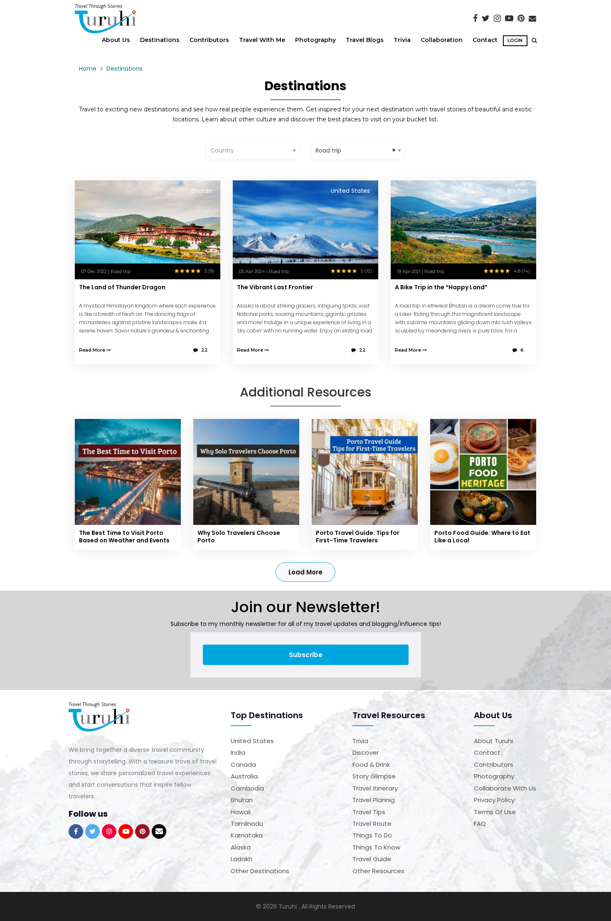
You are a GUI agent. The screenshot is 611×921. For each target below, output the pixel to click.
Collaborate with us (505, 788)
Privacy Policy (494, 799)
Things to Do (372, 835)
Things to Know (376, 847)
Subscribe (306, 654)
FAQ (480, 823)
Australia (244, 776)
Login (515, 40)
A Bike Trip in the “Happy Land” (441, 287)
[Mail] (532, 18)
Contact (485, 40)
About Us (116, 40)
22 (204, 350)
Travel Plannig (373, 799)
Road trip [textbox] (328, 150)
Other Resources (378, 871)
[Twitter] (486, 18)
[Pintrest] (521, 18)
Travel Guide (371, 859)
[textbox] (253, 150)
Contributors (209, 40)
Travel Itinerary (375, 788)
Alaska (241, 847)
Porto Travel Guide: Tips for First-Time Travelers (357, 536)
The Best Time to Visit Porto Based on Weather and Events (124, 536)
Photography (315, 40)
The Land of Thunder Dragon (122, 287)
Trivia (402, 40)
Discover (365, 752)
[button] (532, 40)
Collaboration (442, 40)
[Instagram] (497, 18)
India (238, 752)
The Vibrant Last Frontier (275, 287)
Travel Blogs (365, 40)
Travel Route (372, 823)
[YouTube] (509, 18)
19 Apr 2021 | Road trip (420, 271)
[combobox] (253, 150)
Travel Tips (368, 812)
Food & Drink (371, 764)
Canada (243, 764)
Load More (305, 572)
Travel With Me (262, 40)
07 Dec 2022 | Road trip (106, 271)
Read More (92, 350)
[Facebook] (475, 18)
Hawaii (241, 812)
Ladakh (241, 859)
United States (252, 740)
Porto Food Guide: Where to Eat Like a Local (482, 536)
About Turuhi (493, 740)
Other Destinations (260, 871)
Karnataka (247, 835)
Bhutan (242, 799)
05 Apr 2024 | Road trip (264, 271)
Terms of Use (495, 812)
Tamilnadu (247, 823)
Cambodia (247, 788)
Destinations (160, 40)
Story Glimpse (374, 776)
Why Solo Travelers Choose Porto (238, 536)
